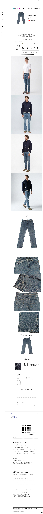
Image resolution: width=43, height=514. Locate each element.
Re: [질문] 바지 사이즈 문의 (14, 412)
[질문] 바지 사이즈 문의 (13, 413)
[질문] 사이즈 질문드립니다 (13, 416)
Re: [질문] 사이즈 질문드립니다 (15, 417)
